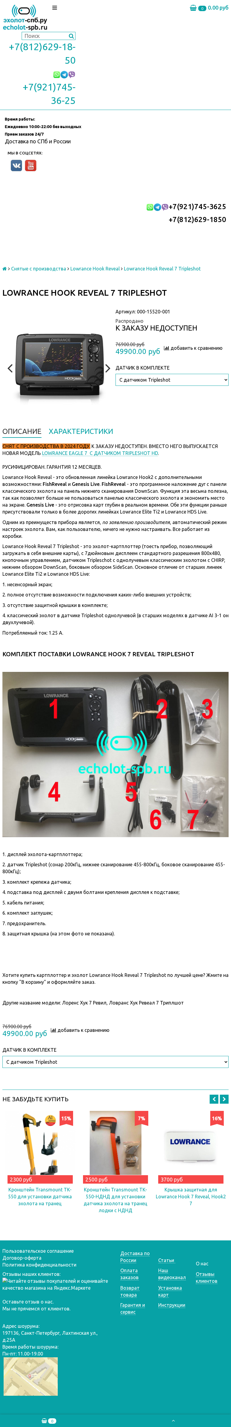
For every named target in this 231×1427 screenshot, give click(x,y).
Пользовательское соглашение (38, 1251)
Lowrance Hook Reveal (95, 268)
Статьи (166, 1260)
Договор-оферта (22, 1258)
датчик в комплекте (143, 367)
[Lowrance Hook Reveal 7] (59, 367)
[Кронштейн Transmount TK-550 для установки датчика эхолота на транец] (40, 1146)
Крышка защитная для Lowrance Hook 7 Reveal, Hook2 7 (191, 1196)
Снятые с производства (38, 268)
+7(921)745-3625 (197, 207)
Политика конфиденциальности (39, 1264)
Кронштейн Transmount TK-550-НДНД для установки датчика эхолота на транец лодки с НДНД (115, 1200)
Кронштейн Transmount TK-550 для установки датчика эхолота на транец (40, 1196)
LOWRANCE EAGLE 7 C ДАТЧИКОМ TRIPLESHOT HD (100, 453)
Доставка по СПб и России (38, 141)
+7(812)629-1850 (197, 219)
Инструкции (171, 1305)
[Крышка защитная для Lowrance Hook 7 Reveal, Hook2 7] (191, 1146)
